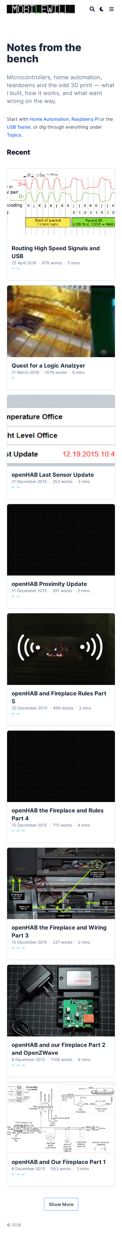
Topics (14, 135)
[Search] (92, 9)
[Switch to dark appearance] (101, 9)
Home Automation (49, 119)
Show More (61, 1204)
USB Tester (19, 127)
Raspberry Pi (85, 119)
